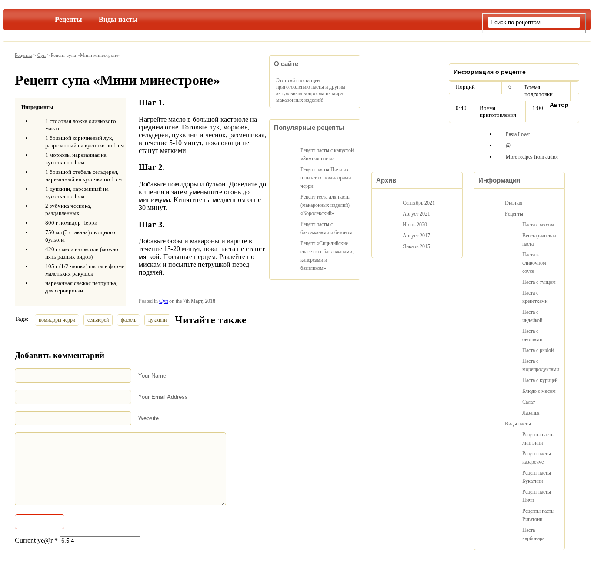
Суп (41, 55)
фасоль (128, 320)
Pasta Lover (518, 134)
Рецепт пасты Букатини (536, 477)
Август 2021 (416, 214)
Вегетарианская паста (539, 239)
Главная (34, 18)
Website (148, 418)
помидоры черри (57, 320)
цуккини (157, 320)
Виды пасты (118, 19)
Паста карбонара (533, 534)
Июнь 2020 (415, 225)
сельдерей (98, 320)
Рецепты (68, 19)
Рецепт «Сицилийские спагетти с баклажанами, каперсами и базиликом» (327, 255)
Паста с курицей (539, 380)
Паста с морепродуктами (540, 365)
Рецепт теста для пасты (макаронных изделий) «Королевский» (325, 205)
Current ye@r (36, 540)
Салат (528, 402)
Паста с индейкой (532, 316)
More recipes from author (532, 157)
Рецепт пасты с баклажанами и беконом (326, 228)
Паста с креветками (534, 297)
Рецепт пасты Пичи (536, 496)
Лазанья (531, 413)
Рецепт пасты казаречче (536, 458)
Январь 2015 (416, 246)
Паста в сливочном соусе (534, 263)
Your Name (152, 375)
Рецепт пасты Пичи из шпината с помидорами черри (325, 177)
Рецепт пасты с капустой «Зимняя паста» (327, 154)
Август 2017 (416, 235)
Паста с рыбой (538, 350)
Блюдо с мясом (539, 391)
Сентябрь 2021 (419, 203)
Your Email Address (163, 397)
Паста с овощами (532, 335)
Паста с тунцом (539, 282)
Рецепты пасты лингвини (538, 439)
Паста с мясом (538, 225)
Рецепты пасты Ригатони (538, 515)
